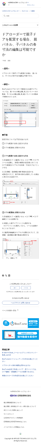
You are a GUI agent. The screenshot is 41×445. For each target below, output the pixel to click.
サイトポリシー (9, 414)
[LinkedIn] (9, 276)
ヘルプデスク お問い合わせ (20, 303)
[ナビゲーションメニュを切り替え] (28, 2)
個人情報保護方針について (12, 402)
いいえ (26, 287)
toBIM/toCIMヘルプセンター (11, 11)
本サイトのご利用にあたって (13, 410)
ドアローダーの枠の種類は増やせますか (16, 365)
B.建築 (33, 11)
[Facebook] (3, 276)
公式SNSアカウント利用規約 (13, 418)
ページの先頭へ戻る (9, 310)
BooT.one (25, 11)
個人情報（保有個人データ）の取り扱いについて (20, 406)
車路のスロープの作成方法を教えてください (18, 376)
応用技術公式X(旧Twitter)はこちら (15, 421)
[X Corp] (6, 276)
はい (15, 287)
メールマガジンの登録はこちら (14, 427)
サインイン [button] (31, 5)
